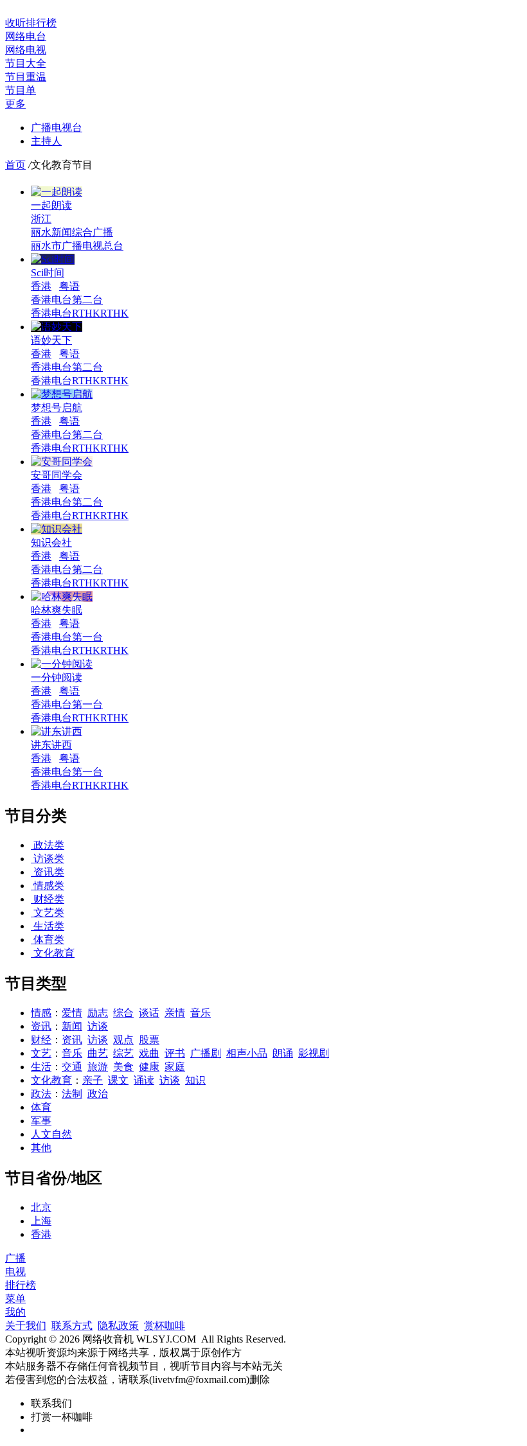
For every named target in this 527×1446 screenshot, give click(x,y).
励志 (97, 1012)
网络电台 (25, 36)
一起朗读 (51, 205)
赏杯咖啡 (164, 1325)
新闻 (72, 1026)
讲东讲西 (51, 744)
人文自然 (51, 1134)
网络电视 (25, 49)
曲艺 (97, 1053)
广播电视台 (56, 127)
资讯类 (47, 872)
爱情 (72, 1012)
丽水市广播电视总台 (77, 245)
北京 (41, 1207)
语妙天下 (51, 340)
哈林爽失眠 (56, 609)
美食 (123, 1066)
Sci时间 (47, 272)
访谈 (97, 1026)
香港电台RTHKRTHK (80, 313)
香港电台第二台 (67, 299)
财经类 (47, 899)
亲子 (92, 1080)
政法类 (47, 845)
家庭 (175, 1066)
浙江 (41, 218)
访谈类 (47, 858)
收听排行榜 (31, 22)
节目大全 (25, 63)
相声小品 (246, 1053)
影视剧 (313, 1053)
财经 (41, 1039)
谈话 (149, 1012)
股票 (149, 1039)
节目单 (20, 90)
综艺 (123, 1053)
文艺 (41, 1053)
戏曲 (149, 1053)
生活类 (47, 926)
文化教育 (53, 953)
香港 (41, 286)
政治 (97, 1093)
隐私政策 (118, 1325)
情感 (41, 1012)
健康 (149, 1066)
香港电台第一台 (67, 636)
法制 (72, 1093)
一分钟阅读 (56, 677)
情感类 (47, 885)
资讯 (41, 1026)
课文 (118, 1080)
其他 (41, 1147)
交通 (72, 1066)
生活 (41, 1066)
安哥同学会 (56, 475)
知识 (195, 1080)
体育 (41, 1107)
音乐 (200, 1012)
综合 (123, 1012)
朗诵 (282, 1053)
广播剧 (205, 1053)
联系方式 (72, 1325)
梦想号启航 (56, 407)
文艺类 (47, 912)
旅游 (97, 1066)
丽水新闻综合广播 (72, 232)
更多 (15, 103)
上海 (41, 1220)
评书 (175, 1053)
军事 (41, 1120)
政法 (41, 1093)
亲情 (175, 1012)
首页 (15, 164)
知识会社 (51, 542)
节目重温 (25, 76)
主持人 (46, 141)
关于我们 (25, 1325)
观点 (123, 1039)
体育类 (47, 939)
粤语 (69, 286)
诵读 (144, 1080)
